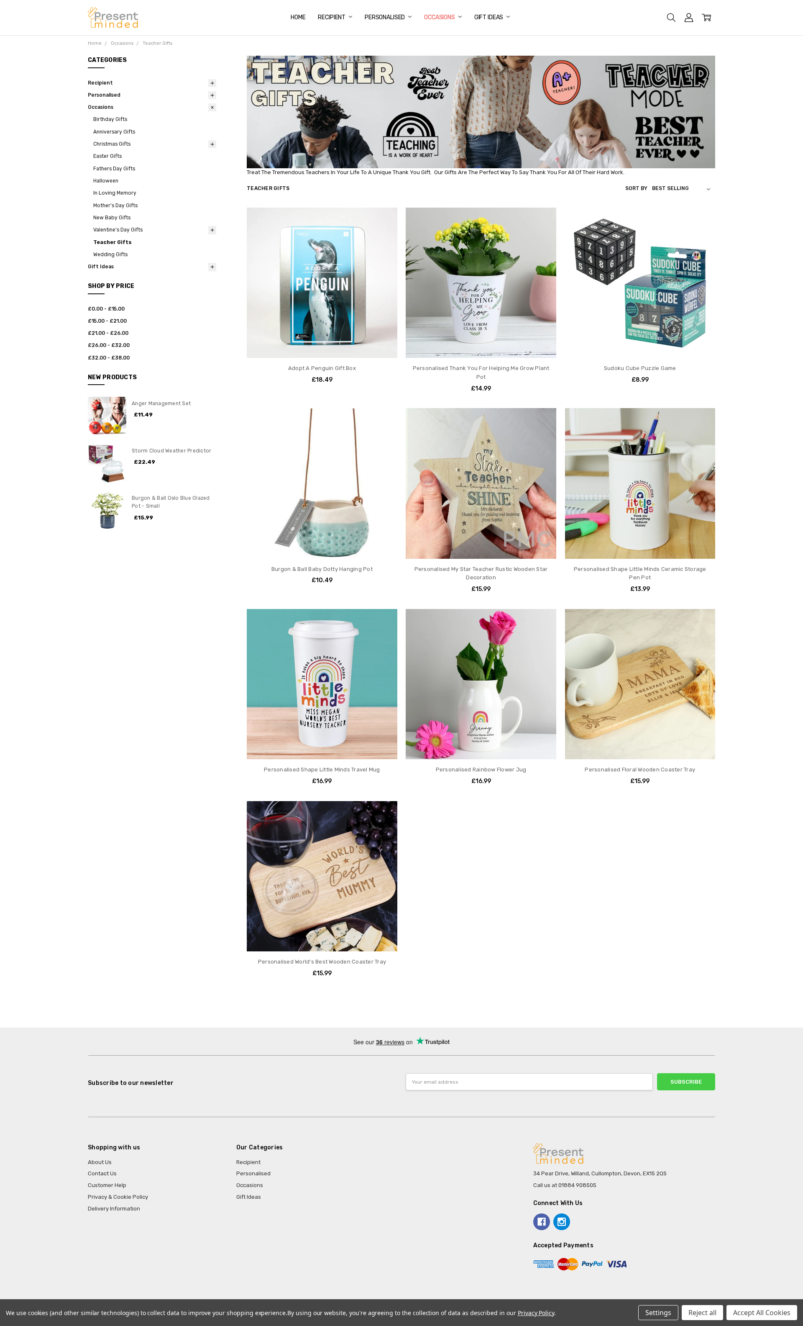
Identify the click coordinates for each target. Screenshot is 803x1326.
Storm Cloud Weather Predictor (171, 451)
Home (298, 17)
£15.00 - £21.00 (107, 321)
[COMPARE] (383, 221)
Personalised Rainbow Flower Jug (481, 769)
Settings (658, 1312)
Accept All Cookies (761, 1312)
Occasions (440, 17)
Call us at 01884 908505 (564, 1185)
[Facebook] (541, 1221)
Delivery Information (114, 1208)
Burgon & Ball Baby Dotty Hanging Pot (322, 569)
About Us (100, 1162)
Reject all (702, 1312)
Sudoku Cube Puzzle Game (640, 368)
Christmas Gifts (111, 144)
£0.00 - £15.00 (106, 309)
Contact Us (102, 1173)
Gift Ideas (489, 17)
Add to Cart (322, 342)
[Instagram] (561, 1221)
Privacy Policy (536, 1313)
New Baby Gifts (111, 218)
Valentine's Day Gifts (118, 230)
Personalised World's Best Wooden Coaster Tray (322, 962)
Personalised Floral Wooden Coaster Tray (640, 769)
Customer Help (107, 1185)
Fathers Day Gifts (114, 169)
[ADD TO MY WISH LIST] (383, 234)
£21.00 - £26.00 (108, 333)
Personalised (385, 17)
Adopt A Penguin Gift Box (322, 368)
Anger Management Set (161, 403)
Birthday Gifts (110, 119)
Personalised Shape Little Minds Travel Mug (322, 769)
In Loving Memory (114, 193)
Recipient (332, 17)
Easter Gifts (107, 156)
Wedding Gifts (110, 254)
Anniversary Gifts (114, 132)
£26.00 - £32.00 (109, 345)
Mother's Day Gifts (115, 205)
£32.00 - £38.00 (109, 358)
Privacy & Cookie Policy (118, 1197)
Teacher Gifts (112, 242)
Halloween (105, 181)
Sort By (636, 188)
